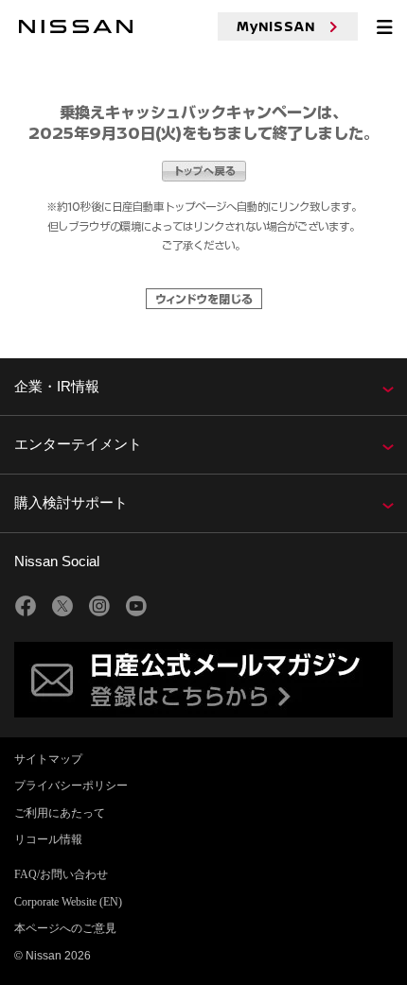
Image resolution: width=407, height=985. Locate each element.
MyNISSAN (276, 26)
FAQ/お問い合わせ (61, 874)
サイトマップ (48, 759)
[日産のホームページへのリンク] (76, 26)
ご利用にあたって (59, 813)
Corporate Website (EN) (68, 901)
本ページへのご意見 (65, 928)
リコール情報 (48, 839)
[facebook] (25, 606)
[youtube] (136, 606)
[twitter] (62, 606)
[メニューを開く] (384, 26)
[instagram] (99, 606)
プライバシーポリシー (71, 785)
